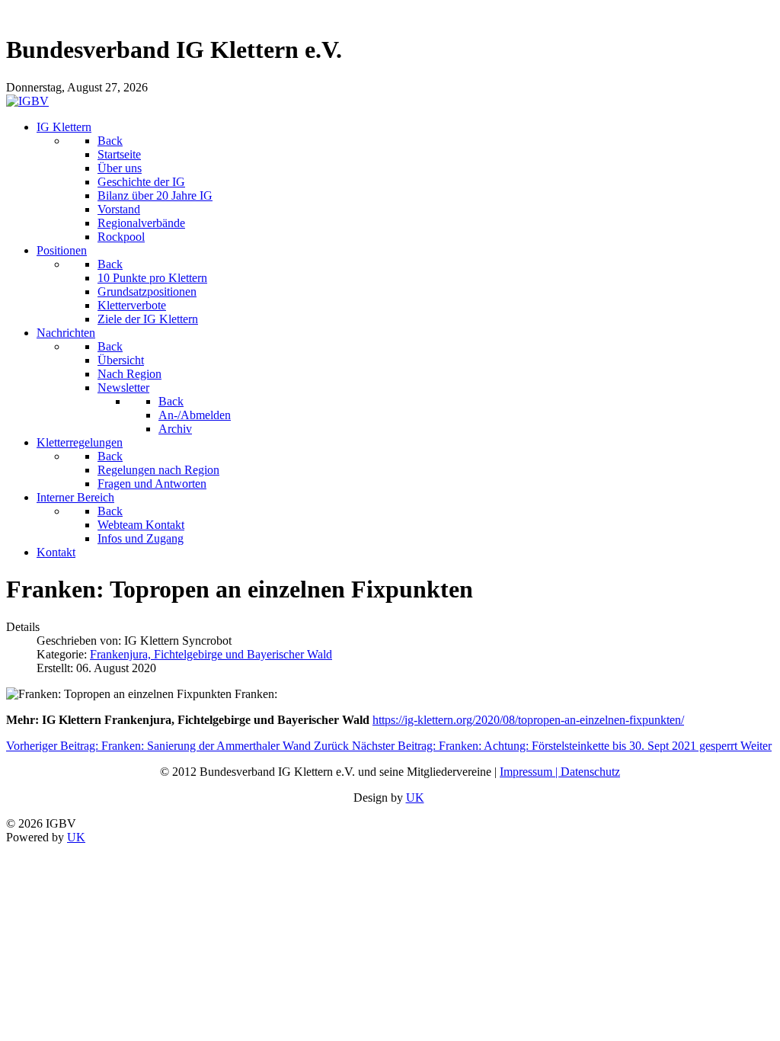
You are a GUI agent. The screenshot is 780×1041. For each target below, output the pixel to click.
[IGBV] (27, 100)
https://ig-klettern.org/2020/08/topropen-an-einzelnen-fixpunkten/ (528, 719)
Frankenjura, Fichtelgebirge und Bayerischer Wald (211, 654)
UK (415, 797)
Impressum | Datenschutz (560, 771)
